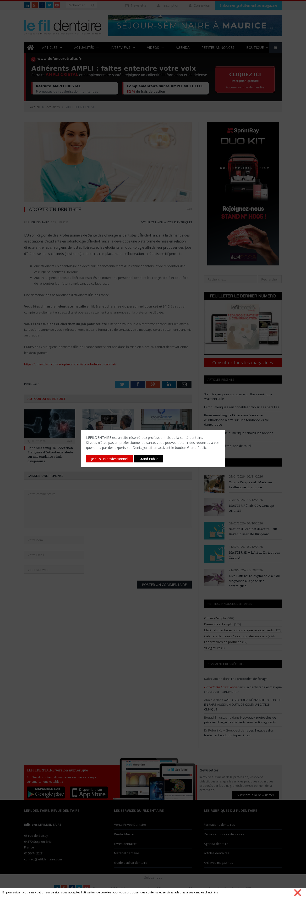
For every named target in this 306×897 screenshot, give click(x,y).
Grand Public (148, 458)
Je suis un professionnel (109, 458)
